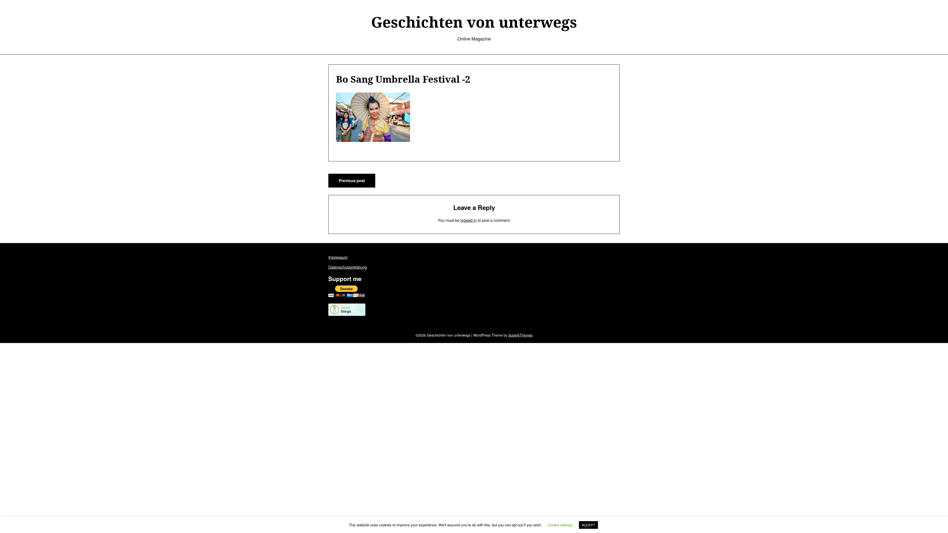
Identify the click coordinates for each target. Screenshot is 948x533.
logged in (468, 220)
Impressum (338, 257)
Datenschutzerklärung (347, 267)
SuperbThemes (520, 335)
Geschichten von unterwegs (474, 22)
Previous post (352, 180)
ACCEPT (588, 525)
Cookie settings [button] (560, 524)
